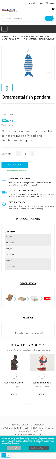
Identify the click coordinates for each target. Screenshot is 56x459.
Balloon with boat (42, 382)
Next (30, 403)
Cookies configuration (39, 448)
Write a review (8, 114)
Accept (14, 448)
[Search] (49, 18)
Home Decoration (42, 387)
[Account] (47, 10)
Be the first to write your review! (29, 333)
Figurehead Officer (14, 382)
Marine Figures (14, 387)
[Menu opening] (4, 28)
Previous (26, 403)
